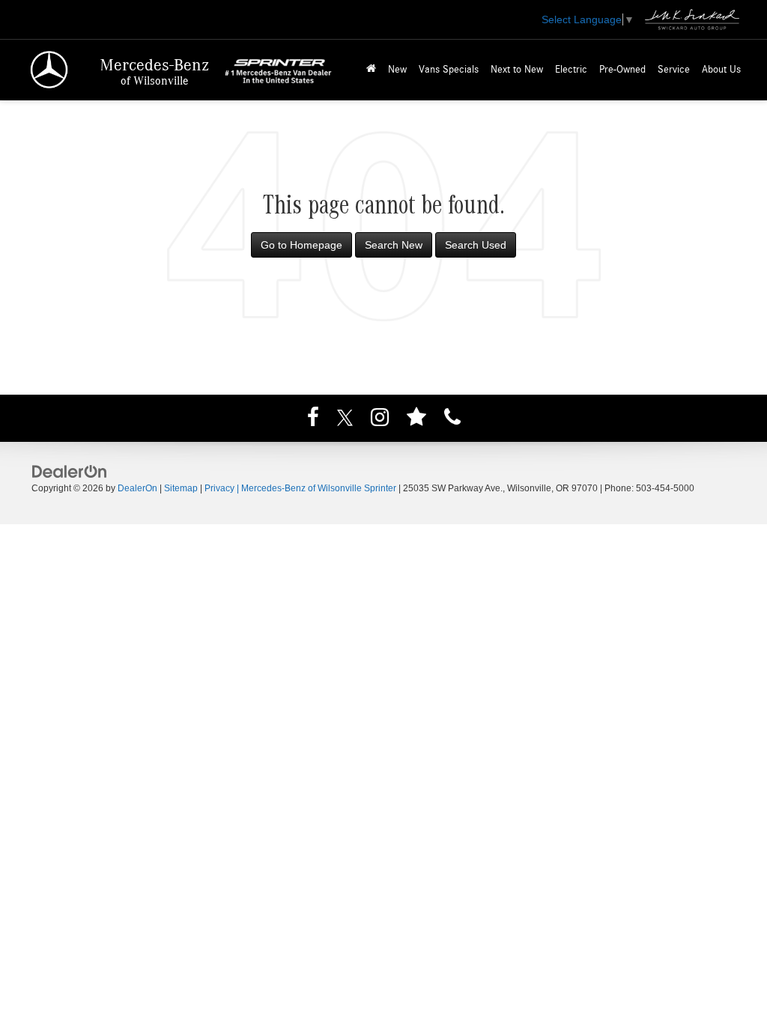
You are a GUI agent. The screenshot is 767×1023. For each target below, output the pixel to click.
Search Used (475, 245)
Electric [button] (571, 69)
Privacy (219, 488)
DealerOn (137, 488)
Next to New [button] (517, 69)
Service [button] (674, 69)
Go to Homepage (301, 245)
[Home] (371, 70)
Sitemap (181, 488)
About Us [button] (721, 69)
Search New (393, 245)
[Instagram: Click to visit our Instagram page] (380, 419)
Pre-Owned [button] (622, 69)
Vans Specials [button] (449, 69)
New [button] (397, 69)
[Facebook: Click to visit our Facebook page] (313, 419)
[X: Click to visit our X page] (345, 419)
